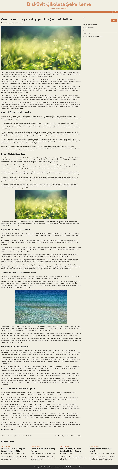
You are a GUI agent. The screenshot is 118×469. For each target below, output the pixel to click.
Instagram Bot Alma (88, 27)
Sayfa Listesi (86, 33)
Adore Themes (79, 467)
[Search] (115, 12)
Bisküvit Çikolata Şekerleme (59, 4)
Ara (84, 18)
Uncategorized (11, 429)
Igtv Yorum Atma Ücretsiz (90, 24)
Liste (84, 30)
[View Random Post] (112, 12)
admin (22, 23)
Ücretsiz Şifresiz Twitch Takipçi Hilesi (93, 36)
